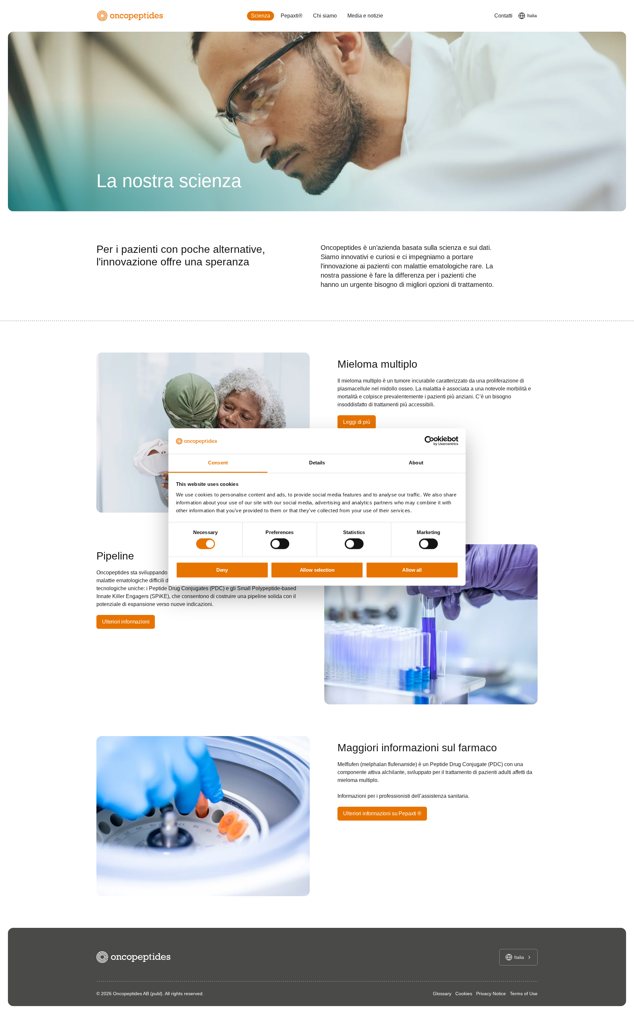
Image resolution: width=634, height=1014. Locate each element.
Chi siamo (325, 15)
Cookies (463, 993)
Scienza (260, 15)
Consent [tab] (218, 462)
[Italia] (522, 16)
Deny (222, 570)
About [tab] (416, 462)
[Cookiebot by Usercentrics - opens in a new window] (429, 441)
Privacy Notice (491, 993)
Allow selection (317, 570)
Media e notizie (365, 15)
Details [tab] (317, 462)
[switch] (279, 544)
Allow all (412, 570)
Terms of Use (524, 993)
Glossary (442, 993)
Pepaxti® (291, 15)
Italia (532, 15)
